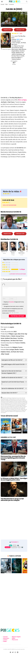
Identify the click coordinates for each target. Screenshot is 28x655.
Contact (5, 639)
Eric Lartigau (23, 100)
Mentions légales (16, 636)
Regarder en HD (7, 29)
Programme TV (14, 542)
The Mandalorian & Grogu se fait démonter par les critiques (12, 499)
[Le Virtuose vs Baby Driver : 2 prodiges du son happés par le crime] (14, 469)
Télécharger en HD (20, 29)
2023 (18, 39)
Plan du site (15, 639)
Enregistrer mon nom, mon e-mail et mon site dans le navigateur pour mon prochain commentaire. (12, 309)
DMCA (13, 638)
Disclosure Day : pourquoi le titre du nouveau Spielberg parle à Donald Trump (13, 458)
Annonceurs (6, 638)
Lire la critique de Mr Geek (9, 205)
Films (6, 4)
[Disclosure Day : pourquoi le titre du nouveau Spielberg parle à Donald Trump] (14, 447)
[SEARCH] (26, 1)
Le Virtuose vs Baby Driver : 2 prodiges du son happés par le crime (14, 479)
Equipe (5, 641)
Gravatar (11, 302)
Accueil (2, 4)
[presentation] (26, 246)
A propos (5, 636)
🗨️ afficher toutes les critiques (17, 273)
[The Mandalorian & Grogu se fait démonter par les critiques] (14, 489)
